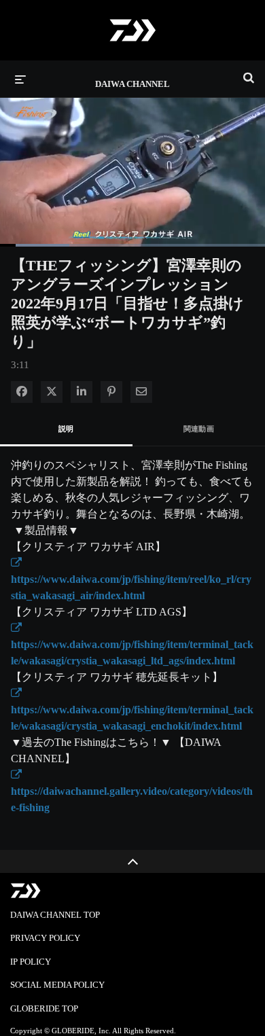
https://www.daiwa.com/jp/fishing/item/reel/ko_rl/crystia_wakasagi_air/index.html (131, 579)
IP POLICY (30, 962)
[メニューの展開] (20, 78)
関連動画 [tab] (199, 429)
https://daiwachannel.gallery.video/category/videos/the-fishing (132, 791)
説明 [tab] (66, 429)
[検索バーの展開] (248, 72)
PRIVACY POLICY (45, 938)
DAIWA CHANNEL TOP (55, 915)
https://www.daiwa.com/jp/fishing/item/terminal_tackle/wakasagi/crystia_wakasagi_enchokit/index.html (132, 709)
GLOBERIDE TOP (44, 1008)
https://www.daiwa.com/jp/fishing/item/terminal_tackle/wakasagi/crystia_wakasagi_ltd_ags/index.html (132, 644)
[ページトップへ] (132, 861)
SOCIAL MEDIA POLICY (57, 985)
